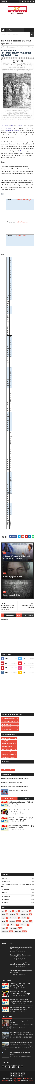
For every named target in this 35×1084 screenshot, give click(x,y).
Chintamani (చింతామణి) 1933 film (11, 595)
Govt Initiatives (13, 918)
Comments (26, 798)
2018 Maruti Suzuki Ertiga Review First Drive (21, 1043)
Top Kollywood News (9, 729)
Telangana (23, 925)
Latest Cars (6, 34)
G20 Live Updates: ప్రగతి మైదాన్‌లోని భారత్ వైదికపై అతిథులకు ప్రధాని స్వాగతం (21, 826)
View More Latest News (7, 770)
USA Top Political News (8, 738)
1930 (20, 47)
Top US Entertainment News (9, 718)
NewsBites (16, 34)
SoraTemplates (17, 1080)
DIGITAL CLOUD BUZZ (18, 1078)
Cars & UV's (4, 878)
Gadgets (3, 918)
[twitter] (23, 1)
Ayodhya (7, 128)
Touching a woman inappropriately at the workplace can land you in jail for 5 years (20, 964)
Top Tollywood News (9, 724)
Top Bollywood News (9, 727)
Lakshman (20, 125)
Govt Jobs (24, 918)
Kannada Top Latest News (8, 754)
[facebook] (20, 1)
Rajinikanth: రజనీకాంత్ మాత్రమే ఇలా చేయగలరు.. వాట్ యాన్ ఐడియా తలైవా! (21, 811)
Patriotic (4, 925)
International (5, 889)
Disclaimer (5, 1080)
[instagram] (28, 1)
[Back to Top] (24, 1073)
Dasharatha (9, 130)
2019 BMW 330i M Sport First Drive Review (11, 782)
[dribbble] (25, 1)
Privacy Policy (27, 1078)
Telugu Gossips (6, 896)
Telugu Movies (5, 899)
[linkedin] (33, 1)
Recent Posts (9, 798)
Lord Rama (4, 125)
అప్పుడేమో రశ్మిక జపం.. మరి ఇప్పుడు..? (19, 790)
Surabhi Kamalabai (22, 236)
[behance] (31, 1)
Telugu (31, 47)
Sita (12, 125)
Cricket (3, 914)
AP (16, 911)
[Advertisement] (17, 693)
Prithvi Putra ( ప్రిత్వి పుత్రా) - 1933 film (12, 576)
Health (3, 921)
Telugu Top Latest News (8, 746)
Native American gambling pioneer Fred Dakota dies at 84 (15, 778)
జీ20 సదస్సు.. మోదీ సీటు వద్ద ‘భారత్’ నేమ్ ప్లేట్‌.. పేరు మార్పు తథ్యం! (21, 803)
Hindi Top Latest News (8, 749)
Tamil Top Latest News (8, 752)
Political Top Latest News (8, 744)
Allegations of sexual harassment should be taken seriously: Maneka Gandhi (21, 948)
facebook (30, 615)
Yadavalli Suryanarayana (24, 200)
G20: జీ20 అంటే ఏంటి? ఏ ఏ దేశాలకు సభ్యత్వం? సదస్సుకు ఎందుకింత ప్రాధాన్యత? (21, 819)
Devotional (25, 47)
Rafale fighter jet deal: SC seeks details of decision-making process (20, 956)
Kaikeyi (16, 130)
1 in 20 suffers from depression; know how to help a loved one (21, 972)
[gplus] (16, 1076)
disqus (25, 615)
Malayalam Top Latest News (8, 757)
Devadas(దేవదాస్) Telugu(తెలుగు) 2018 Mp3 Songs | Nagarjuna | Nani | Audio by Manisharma (16, 557)
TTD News (4, 893)
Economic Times (6, 881)
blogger (19, 615)
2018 (4, 553)
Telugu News (5, 903)
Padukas (22, 151)
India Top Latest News (8, 741)
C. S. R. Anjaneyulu (22, 222)
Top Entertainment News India (9, 721)
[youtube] (22, 1076)
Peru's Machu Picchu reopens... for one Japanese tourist (14, 786)
